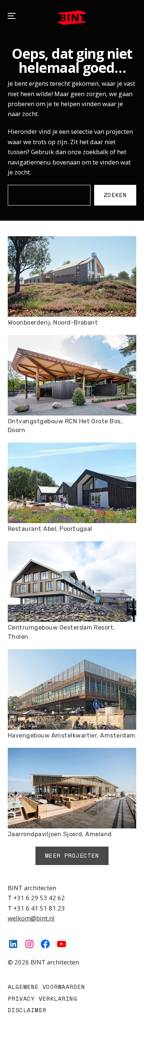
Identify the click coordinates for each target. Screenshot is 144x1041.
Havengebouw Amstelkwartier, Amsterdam (72, 735)
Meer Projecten (72, 855)
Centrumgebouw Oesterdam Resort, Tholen (61, 632)
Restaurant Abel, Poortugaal (50, 528)
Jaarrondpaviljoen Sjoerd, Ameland (60, 834)
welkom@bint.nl (31, 918)
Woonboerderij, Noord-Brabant (53, 322)
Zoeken (115, 194)
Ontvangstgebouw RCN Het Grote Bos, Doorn (65, 426)
